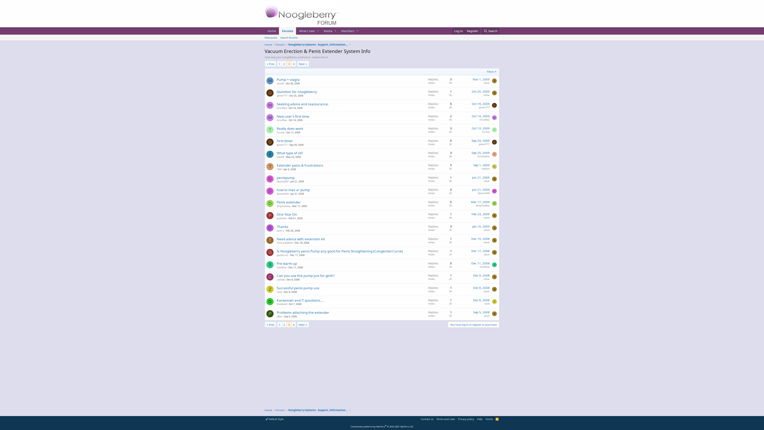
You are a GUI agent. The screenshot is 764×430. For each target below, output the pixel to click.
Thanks (282, 226)
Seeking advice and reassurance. (303, 104)
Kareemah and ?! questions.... (300, 300)
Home (272, 31)
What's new (307, 31)
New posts (271, 37)
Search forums (288, 37)
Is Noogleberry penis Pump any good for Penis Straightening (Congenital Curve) (340, 251)
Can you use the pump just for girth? (305, 275)
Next (302, 64)
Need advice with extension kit (301, 239)
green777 (282, 95)
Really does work (290, 128)
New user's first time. (293, 116)
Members (347, 31)
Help (479, 419)
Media (328, 31)
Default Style (276, 419)
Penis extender (289, 202)
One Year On (287, 214)
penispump (286, 177)
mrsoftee (282, 108)
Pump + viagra (288, 79)
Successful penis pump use (298, 288)
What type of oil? (290, 153)
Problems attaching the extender (303, 312)
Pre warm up (287, 263)
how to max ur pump (293, 190)
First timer (285, 141)
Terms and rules (445, 419)
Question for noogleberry (297, 91)
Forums (287, 31)
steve (487, 83)
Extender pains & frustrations (300, 165)
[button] (318, 31)
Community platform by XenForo (382, 426)
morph (280, 83)
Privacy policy (466, 419)
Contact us (427, 419)
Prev (271, 64)
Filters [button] (490, 71)
